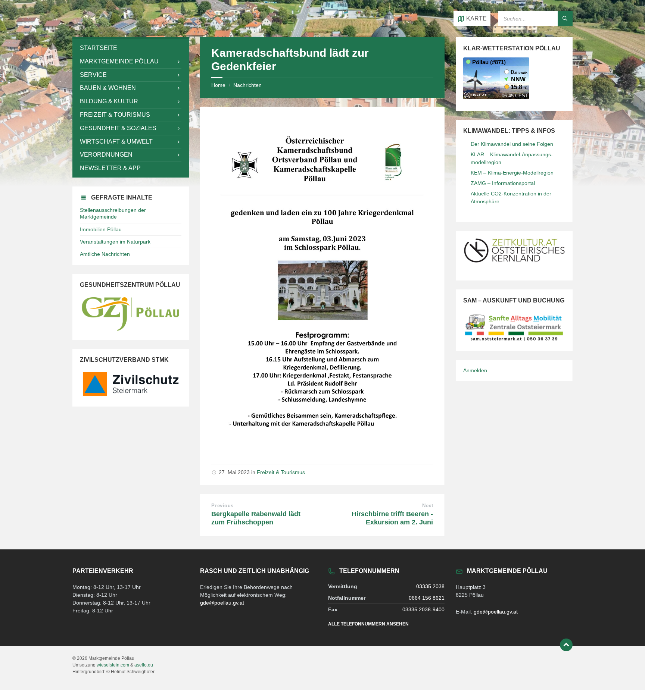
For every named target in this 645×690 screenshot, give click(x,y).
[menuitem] (130, 48)
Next (427, 505)
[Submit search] (565, 18)
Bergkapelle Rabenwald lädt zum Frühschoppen (255, 518)
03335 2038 (430, 586)
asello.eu (143, 665)
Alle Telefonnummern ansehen (368, 624)
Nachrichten (247, 85)
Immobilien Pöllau (101, 229)
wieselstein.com (113, 665)
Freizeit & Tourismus (281, 472)
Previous (222, 505)
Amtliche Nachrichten (105, 254)
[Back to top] (566, 645)
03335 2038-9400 (423, 609)
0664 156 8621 (427, 598)
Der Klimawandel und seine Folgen (512, 144)
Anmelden (475, 370)
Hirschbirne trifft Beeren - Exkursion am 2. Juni (392, 518)
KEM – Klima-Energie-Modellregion (512, 173)
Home (218, 85)
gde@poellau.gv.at (222, 603)
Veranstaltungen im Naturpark (115, 242)
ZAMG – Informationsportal (503, 183)
